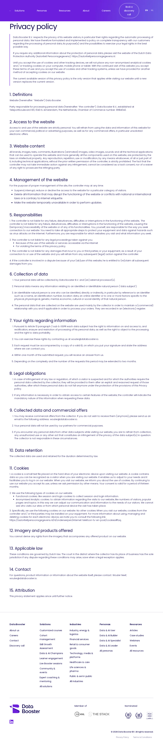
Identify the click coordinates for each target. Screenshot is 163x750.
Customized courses (51, 630)
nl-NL (152, 11)
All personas (106, 650)
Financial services (79, 639)
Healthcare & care (80, 662)
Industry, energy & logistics (79, 632)
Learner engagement (51, 658)
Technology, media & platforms (81, 655)
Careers (106, 10)
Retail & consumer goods (80, 646)
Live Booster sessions (51, 663)
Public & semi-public (81, 676)
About (86, 10)
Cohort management (47, 637)
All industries (76, 681)
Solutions (20, 10)
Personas (42, 10)
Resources (64, 10)
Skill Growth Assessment (46, 646)
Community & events (47, 670)
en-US (146, 11)
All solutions (46, 686)
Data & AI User (107, 630)
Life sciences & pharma (78, 669)
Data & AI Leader (109, 645)
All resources (136, 650)
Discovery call (17, 645)
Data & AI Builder (109, 635)
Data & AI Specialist (110, 640)
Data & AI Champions (51, 653)
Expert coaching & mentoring (50, 679)
